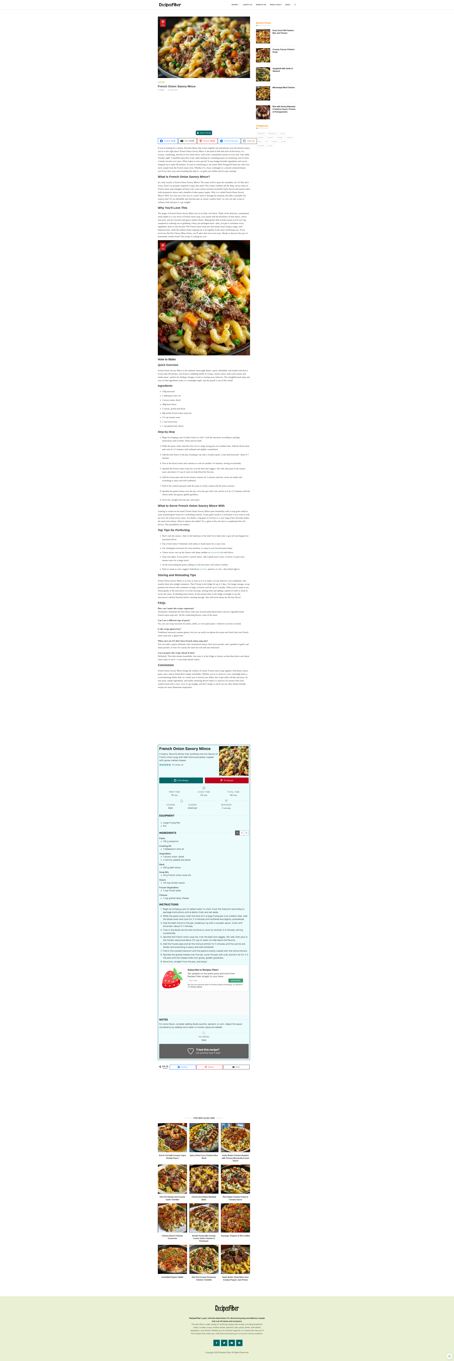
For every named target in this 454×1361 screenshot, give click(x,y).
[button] (160, 764)
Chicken (260, 137)
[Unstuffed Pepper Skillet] (172, 1259)
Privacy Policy (276, 5)
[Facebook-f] (216, 1343)
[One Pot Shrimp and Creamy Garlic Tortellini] (172, 1179)
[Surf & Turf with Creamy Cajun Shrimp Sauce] (172, 1137)
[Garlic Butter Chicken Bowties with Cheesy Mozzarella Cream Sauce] (235, 1137)
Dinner (289, 137)
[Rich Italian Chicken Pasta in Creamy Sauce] (235, 1179)
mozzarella (215, 552)
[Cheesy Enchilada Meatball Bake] (204, 1179)
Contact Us (247, 5)
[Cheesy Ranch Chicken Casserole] (172, 1218)
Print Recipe (182, 780)
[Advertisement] (204, 110)
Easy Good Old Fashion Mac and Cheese (283, 31)
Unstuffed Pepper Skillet (172, 1277)
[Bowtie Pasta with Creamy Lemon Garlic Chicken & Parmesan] (204, 1218)
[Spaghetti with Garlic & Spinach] (263, 74)
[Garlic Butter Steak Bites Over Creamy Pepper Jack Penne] (235, 1259)
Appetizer (261, 133)
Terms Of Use (261, 5)
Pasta (259, 141)
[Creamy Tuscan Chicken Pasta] (263, 55)
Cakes (282, 133)
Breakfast (272, 133)
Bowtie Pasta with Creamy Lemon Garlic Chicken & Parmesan (204, 1238)
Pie (267, 141)
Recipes (235, 5)
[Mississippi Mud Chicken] (263, 93)
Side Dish (261, 145)
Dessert (280, 137)
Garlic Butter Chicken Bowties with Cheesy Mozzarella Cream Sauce (235, 1158)
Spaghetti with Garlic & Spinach (283, 69)
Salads (283, 141)
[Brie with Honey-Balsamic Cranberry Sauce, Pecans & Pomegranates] (263, 112)
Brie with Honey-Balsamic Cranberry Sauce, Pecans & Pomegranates (284, 109)
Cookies (270, 137)
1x (237, 833)
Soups (270, 145)
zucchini (203, 569)
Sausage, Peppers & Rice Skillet (235, 1236)
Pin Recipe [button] (228, 780)
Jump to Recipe (205, 133)
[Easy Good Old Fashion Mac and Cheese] (263, 36)
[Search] (295, 5)
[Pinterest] (239, 1343)
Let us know (202, 1053)
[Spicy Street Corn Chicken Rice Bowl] (204, 1137)
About (287, 5)
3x (246, 833)
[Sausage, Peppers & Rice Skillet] (235, 1218)
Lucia (162, 90)
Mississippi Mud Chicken (284, 88)
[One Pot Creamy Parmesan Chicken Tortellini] (204, 1259)
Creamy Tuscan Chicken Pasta (284, 50)
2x (242, 833)
